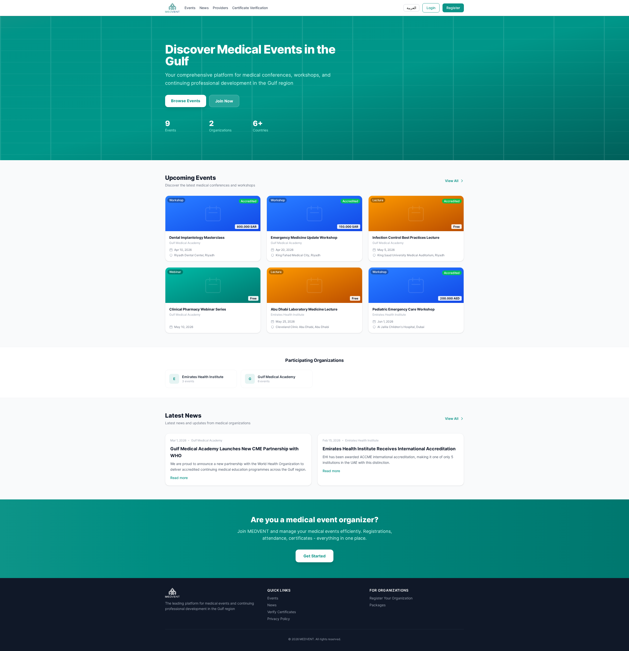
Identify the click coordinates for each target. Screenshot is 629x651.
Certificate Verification (250, 8)
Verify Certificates (281, 612)
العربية (411, 8)
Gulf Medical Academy (206, 440)
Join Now (224, 101)
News (204, 8)
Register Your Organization (391, 598)
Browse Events (185, 100)
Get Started (314, 555)
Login (431, 8)
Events (190, 8)
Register (453, 8)
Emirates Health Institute (362, 440)
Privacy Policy (278, 619)
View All (451, 181)
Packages (378, 605)
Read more (179, 478)
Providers (220, 8)
